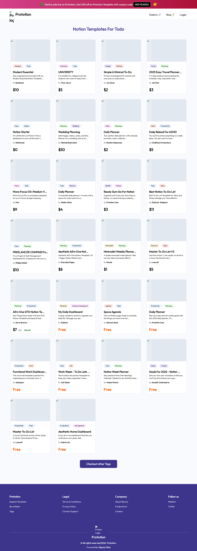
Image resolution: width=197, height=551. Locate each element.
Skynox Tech (105, 547)
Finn (17, 202)
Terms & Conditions (71, 501)
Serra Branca (21, 322)
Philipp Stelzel (21, 263)
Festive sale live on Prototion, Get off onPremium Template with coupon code (98, 4)
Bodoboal (20, 83)
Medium (172, 501)
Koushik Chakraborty (160, 382)
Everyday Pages (67, 262)
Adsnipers (20, 382)
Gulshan (64, 322)
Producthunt (121, 506)
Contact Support (70, 511)
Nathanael (20, 142)
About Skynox (121, 501)
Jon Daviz (110, 83)
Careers (119, 511)
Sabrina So (65, 442)
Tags (12, 511)
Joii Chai (155, 83)
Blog (170, 14)
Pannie (109, 262)
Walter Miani (66, 202)
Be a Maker (15, 506)
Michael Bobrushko (69, 142)
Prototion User (112, 202)
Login (183, 14)
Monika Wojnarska (114, 142)
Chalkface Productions (161, 142)
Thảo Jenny (66, 83)
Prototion (98, 537)
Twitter (171, 506)
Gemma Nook (112, 322)
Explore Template (18, 501)
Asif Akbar (65, 382)
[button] (98, 464)
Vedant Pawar (112, 382)
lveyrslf (155, 262)
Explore (155, 14)
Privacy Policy (69, 506)
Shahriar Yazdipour (160, 202)
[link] (18, 66)
